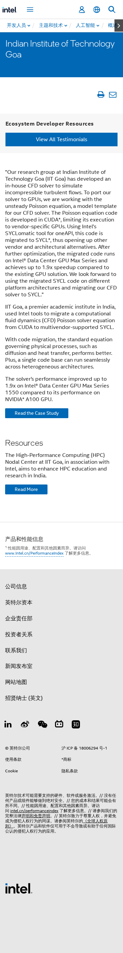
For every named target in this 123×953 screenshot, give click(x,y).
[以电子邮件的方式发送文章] (112, 94)
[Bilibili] (59, 725)
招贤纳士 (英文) (24, 698)
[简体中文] (97, 9)
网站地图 (16, 682)
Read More (26, 489)
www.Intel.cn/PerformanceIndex (34, 553)
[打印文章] (100, 94)
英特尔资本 (18, 602)
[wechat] (42, 725)
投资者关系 (18, 634)
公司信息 (16, 586)
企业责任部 (18, 618)
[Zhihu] (76, 725)
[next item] (118, 25)
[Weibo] (25, 725)
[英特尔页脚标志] (18, 888)
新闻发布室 (18, 666)
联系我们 (16, 650)
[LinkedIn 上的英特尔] (8, 725)
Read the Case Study (37, 413)
